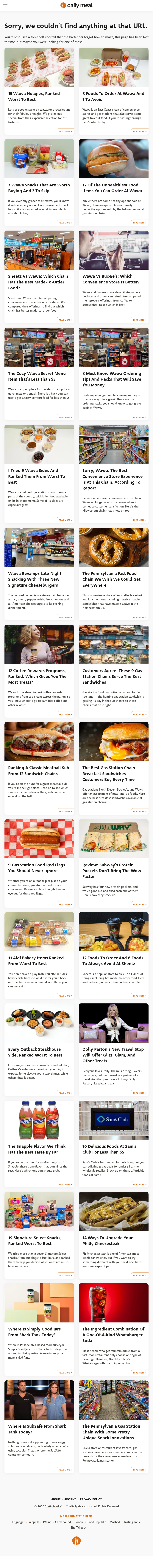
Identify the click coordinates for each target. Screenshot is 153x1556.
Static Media (53, 1506)
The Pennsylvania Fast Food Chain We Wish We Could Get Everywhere (111, 579)
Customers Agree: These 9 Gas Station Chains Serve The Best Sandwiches (112, 676)
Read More (64, 131)
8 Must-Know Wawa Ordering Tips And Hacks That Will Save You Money (111, 379)
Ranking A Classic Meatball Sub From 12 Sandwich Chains (38, 770)
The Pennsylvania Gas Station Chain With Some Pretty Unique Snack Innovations (111, 1432)
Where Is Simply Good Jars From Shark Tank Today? (34, 1332)
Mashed (115, 1522)
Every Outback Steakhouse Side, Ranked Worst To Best (35, 1052)
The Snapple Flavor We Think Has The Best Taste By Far (36, 1149)
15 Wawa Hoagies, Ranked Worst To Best (34, 96)
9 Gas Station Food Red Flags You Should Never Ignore (36, 868)
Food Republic (97, 1522)
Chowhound (63, 1522)
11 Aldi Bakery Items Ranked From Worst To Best (36, 961)
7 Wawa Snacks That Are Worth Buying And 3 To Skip (39, 188)
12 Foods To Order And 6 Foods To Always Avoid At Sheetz (112, 961)
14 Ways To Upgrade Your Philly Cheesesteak (107, 1240)
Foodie (79, 1522)
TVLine (47, 1522)
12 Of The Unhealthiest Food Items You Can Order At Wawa (112, 188)
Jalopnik (34, 1522)
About (56, 1499)
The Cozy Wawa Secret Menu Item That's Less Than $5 (37, 376)
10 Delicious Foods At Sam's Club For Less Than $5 (109, 1149)
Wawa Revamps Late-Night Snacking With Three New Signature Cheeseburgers (34, 579)
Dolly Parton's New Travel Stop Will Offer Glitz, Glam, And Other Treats (113, 1055)
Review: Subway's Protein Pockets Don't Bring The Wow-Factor (112, 871)
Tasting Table (132, 1522)
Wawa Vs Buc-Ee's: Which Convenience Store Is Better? (111, 279)
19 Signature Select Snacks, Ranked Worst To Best (35, 1240)
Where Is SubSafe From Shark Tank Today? (37, 1429)
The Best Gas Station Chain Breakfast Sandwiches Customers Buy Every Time (108, 773)
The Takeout (78, 1528)
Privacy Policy (91, 1499)
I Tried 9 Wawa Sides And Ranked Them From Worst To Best (36, 476)
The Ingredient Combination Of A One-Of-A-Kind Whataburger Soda (113, 1335)
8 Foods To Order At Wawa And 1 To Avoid (113, 96)
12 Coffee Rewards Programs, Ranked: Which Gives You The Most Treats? (37, 676)
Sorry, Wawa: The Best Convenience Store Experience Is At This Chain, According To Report (112, 479)
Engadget (18, 1522)
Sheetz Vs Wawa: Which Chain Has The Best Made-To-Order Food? (38, 282)
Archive (70, 1499)
